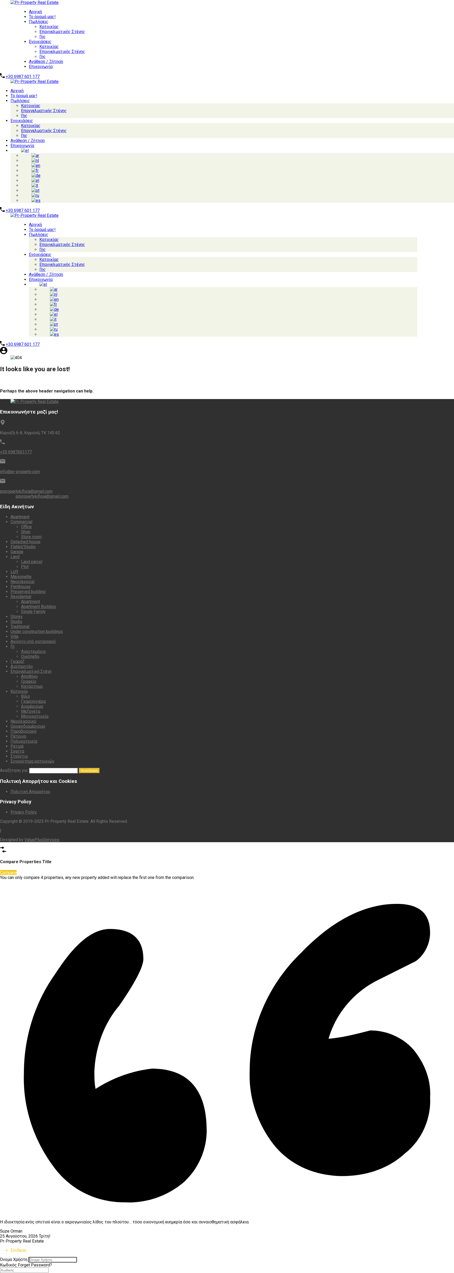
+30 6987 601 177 (23, 76)
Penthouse (20, 586)
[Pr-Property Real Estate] (29, 2)
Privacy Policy (24, 812)
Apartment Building (38, 606)
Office (26, 526)
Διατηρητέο (22, 666)
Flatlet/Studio (23, 546)
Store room (31, 536)
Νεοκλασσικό (23, 721)
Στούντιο (19, 756)
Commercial (21, 521)
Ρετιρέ (17, 746)
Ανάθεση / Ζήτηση (46, 61)
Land (15, 556)
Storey (17, 616)
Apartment (20, 516)
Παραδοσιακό (24, 731)
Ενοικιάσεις (40, 41)
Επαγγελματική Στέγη (31, 671)
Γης (42, 36)
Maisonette (21, 576)
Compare (8, 872)
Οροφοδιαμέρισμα (28, 726)
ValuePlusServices (41, 839)
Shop (25, 531)
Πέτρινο (18, 736)
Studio (16, 621)
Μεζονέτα (30, 711)
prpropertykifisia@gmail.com (26, 491)
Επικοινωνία (41, 66)
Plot (25, 566)
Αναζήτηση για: (14, 770)
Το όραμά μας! (42, 16)
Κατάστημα (32, 686)
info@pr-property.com (20, 471)
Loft (14, 571)
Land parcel (31, 561)
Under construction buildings (37, 631)
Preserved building (28, 591)
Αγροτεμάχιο (33, 651)
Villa (14, 636)
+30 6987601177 (16, 451)
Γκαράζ (17, 661)
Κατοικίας (49, 26)
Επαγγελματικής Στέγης (62, 31)
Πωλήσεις (38, 21)
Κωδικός (8, 1264)
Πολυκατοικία (24, 741)
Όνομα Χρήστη (13, 1259)
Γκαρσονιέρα (33, 701)
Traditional (20, 626)
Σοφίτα (17, 751)
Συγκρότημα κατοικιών (32, 761)
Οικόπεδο (30, 656)
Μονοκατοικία (34, 716)
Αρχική (35, 11)
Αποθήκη (29, 676)
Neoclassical (22, 581)
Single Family (33, 611)
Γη (12, 646)
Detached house (25, 541)
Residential (21, 596)
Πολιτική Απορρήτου (30, 791)
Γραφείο (28, 681)
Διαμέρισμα (32, 706)
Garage (17, 551)
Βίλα (25, 696)
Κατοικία (19, 691)
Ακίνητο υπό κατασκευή (33, 641)
